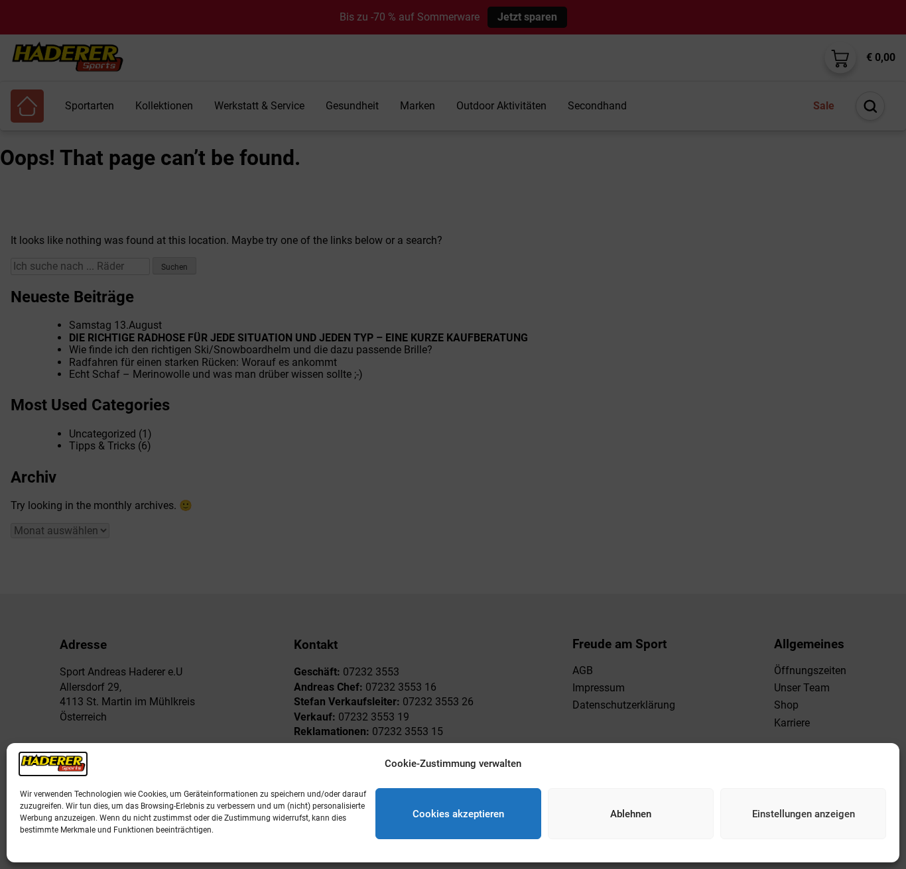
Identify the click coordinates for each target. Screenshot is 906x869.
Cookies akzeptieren (458, 814)
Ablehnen (630, 814)
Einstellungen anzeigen (803, 814)
